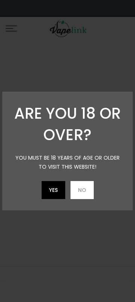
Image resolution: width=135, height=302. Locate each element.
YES (53, 190)
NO (82, 190)
